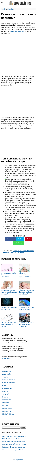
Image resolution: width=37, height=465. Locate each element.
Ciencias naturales (9, 380)
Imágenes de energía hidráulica (13, 447)
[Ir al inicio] (20, 5)
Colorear (5, 385)
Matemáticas (6, 411)
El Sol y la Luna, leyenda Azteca (13, 441)
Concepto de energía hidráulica (13, 450)
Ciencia (10, 9)
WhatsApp (18, 243)
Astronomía (6, 374)
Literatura (5, 405)
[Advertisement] (18, 55)
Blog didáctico (19, 460)
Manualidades (7, 408)
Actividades (6, 371)
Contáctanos (6, 359)
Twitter (20, 239)
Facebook (10, 239)
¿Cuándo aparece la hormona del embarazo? (8, 275)
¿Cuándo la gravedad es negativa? (9, 308)
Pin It (28, 239)
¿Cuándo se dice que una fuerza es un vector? (8, 324)
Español (5, 391)
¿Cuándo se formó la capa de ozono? (26, 308)
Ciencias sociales (8, 383)
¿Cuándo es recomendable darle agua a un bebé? (26, 275)
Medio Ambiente (8, 414)
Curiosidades (7, 388)
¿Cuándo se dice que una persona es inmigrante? (26, 324)
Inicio (4, 9)
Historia (5, 397)
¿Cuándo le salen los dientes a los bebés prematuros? (26, 292)
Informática (6, 403)
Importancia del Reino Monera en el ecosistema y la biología (14, 437)
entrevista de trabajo (17, 31)
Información (6, 400)
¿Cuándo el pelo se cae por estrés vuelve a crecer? (9, 292)
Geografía (5, 394)
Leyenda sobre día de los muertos (14, 444)
